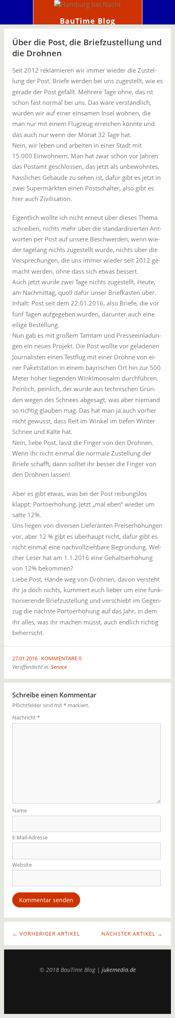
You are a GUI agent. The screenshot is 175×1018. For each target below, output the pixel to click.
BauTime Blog (87, 21)
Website (22, 864)
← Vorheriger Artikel (46, 933)
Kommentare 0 (61, 658)
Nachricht (26, 717)
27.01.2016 (24, 658)
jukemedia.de (119, 970)
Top (87, 993)
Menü (16, 12)
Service (59, 667)
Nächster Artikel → (132, 933)
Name (19, 810)
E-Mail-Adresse (30, 837)
